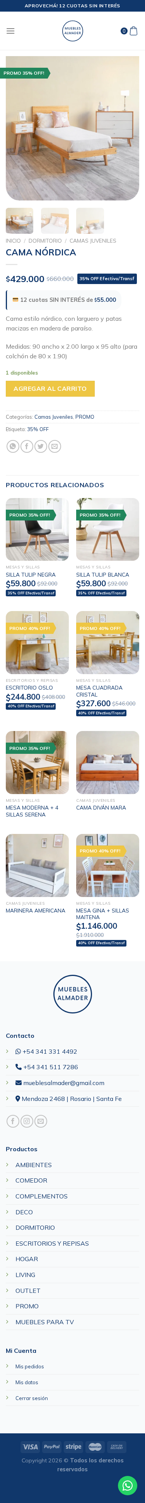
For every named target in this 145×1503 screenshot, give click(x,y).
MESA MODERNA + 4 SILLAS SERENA (32, 811)
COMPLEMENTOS (41, 1196)
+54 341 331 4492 (49, 1051)
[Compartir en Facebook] (26, 446)
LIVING (25, 1275)
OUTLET (28, 1290)
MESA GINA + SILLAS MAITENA (102, 914)
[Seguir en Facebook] (13, 1121)
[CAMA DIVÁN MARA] (107, 762)
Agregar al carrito (50, 388)
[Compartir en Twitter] (40, 446)
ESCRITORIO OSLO (29, 687)
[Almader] (73, 31)
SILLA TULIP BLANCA (102, 574)
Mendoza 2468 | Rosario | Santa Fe (71, 1098)
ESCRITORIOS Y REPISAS (52, 1243)
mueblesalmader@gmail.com (63, 1083)
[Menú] (10, 30)
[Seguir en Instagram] (26, 1121)
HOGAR (26, 1259)
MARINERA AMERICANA (35, 910)
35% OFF (38, 429)
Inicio (13, 240)
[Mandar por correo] (54, 446)
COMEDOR (31, 1180)
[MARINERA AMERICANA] (37, 865)
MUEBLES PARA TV (44, 1322)
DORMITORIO (45, 240)
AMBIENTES (33, 1165)
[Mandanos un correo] (40, 1121)
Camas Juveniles (93, 240)
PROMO (84, 417)
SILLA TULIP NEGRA (31, 574)
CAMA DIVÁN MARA (101, 807)
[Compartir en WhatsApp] (13, 446)
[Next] (127, 128)
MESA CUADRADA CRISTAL (99, 691)
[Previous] (18, 128)
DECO (24, 1212)
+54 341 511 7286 (50, 1067)
